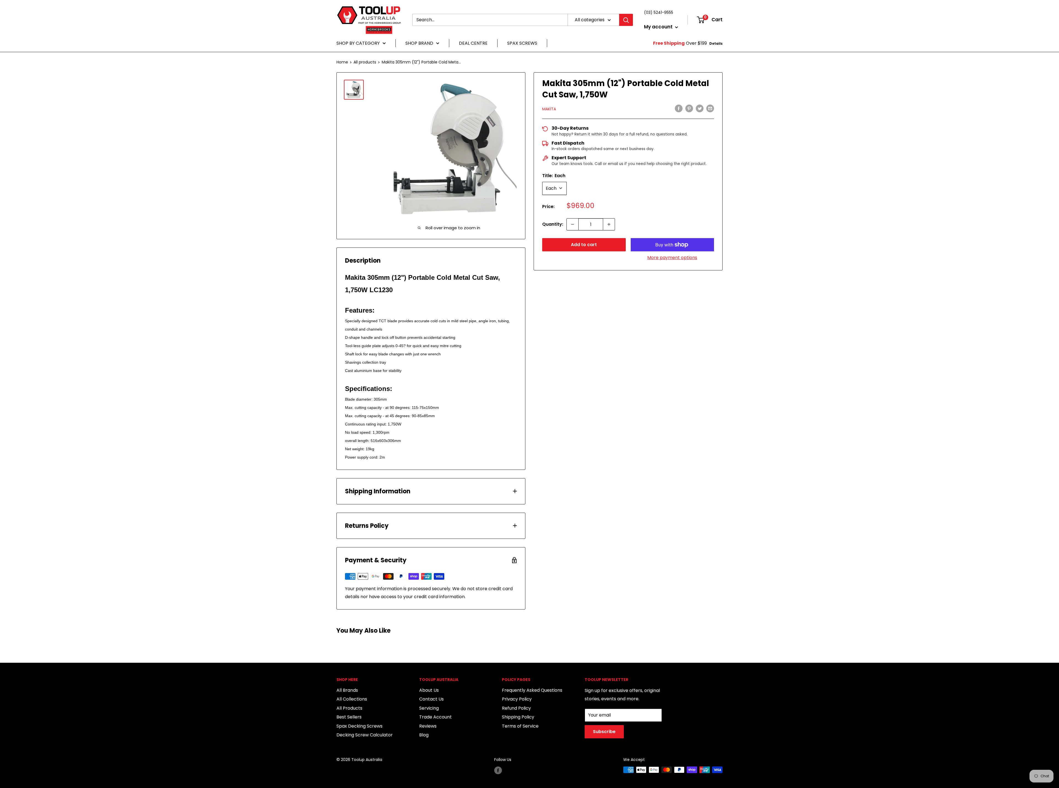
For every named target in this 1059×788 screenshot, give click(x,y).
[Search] (626, 20)
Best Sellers (349, 717)
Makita (549, 109)
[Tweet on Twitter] (700, 108)
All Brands (347, 690)
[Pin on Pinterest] (689, 108)
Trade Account (435, 717)
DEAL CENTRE (473, 43)
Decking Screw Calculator (364, 735)
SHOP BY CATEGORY (358, 43)
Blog (424, 735)
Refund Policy (516, 708)
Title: (553, 175)
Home (342, 62)
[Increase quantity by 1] (609, 224)
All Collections (351, 699)
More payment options (672, 257)
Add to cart (584, 244)
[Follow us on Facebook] (498, 770)
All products (365, 62)
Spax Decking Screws (359, 726)
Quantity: (552, 224)
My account (659, 26)
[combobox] (490, 20)
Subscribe (604, 731)
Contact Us (431, 699)
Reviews (428, 726)
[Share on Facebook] (679, 108)
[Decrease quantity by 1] (572, 224)
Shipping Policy (518, 717)
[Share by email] (710, 108)
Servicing (429, 708)
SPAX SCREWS (522, 43)
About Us (429, 690)
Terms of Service (520, 726)
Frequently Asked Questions (532, 690)
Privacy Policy (517, 699)
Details (716, 43)
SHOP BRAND (419, 43)
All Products (349, 708)
